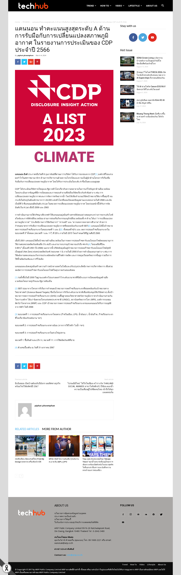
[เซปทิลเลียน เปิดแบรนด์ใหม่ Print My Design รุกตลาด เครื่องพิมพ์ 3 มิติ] (30, 446)
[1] (96, 174)
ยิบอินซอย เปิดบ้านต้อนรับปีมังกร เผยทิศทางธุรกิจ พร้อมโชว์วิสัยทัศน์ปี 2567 (37, 385)
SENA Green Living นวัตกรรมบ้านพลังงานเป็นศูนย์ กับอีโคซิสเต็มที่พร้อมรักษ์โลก (150, 61)
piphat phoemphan (26, 55)
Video (118, 5)
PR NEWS (26, 22)
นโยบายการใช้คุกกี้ (62, 519)
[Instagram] (130, 514)
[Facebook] (123, 514)
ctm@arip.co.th (74, 555)
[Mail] (138, 514)
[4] (89, 244)
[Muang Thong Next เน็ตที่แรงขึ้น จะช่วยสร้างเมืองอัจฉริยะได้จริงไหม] (127, 117)
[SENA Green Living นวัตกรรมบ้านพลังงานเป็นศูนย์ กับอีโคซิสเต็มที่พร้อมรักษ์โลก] (127, 61)
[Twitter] (161, 514)
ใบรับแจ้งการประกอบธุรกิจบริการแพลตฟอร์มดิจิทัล (76, 522)
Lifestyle (134, 5)
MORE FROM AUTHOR (56, 429)
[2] (89, 225)
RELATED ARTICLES (27, 429)
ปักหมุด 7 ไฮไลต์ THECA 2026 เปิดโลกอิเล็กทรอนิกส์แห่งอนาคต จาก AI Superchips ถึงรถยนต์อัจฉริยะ (151, 75)
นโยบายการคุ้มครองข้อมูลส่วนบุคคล (70, 513)
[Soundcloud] (146, 514)
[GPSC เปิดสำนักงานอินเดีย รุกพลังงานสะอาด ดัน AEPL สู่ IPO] (64, 446)
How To (104, 5)
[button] (162, 6)
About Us (151, 5)
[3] (61, 229)
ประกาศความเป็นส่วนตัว (65, 516)
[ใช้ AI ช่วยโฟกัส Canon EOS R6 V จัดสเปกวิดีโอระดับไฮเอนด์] (127, 90)
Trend (90, 5)
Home (17, 22)
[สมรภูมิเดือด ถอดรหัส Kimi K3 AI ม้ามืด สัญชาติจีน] (127, 104)
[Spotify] (153, 514)
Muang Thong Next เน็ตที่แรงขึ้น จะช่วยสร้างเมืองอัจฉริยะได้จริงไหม (151, 117)
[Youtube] (123, 522)
